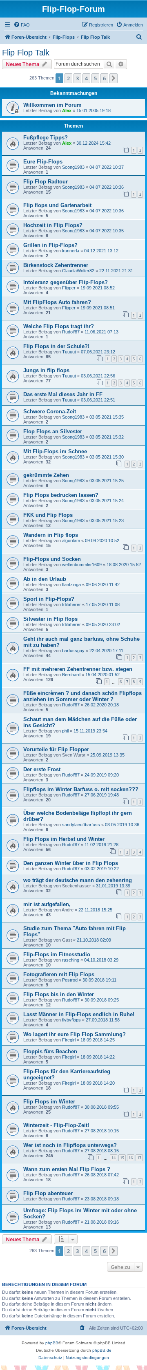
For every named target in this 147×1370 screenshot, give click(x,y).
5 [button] (95, 78)
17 (139, 1157)
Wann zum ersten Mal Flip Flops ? (66, 1169)
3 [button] (77, 78)
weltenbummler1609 (82, 564)
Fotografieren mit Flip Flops (58, 974)
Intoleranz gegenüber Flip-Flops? (65, 282)
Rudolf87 (71, 331)
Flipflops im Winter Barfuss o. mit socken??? (80, 789)
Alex (66, 110)
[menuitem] (21, 25)
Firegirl (69, 1039)
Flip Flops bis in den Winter (58, 994)
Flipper (69, 287)
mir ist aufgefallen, (47, 904)
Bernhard (71, 674)
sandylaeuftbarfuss (81, 824)
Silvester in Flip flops (50, 619)
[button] (113, 78)
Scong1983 (73, 167)
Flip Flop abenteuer (48, 1193)
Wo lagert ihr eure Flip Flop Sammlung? (74, 1034)
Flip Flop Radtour (45, 182)
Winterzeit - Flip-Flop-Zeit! (56, 1125)
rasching (70, 959)
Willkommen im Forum (52, 105)
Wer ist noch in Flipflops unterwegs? (70, 1145)
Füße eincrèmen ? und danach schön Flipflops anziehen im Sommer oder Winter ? (82, 696)
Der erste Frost (41, 769)
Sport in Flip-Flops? (48, 599)
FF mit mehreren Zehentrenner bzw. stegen (77, 669)
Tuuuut (69, 351)
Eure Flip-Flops (42, 162)
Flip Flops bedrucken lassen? (60, 495)
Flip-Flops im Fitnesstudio (56, 954)
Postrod (70, 979)
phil (65, 730)
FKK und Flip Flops (48, 515)
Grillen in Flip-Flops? (50, 245)
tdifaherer (71, 604)
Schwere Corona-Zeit (49, 411)
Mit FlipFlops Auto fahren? (57, 302)
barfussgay (73, 650)
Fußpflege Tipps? (45, 138)
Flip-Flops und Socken (52, 559)
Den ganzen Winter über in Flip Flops (70, 863)
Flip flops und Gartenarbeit (57, 205)
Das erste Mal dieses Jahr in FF (62, 394)
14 (113, 1157)
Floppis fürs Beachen (50, 1051)
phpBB (51, 1343)
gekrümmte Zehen (46, 475)
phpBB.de (101, 1350)
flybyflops (71, 1019)
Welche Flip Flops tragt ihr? (58, 326)
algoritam (71, 540)
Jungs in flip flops (46, 370)
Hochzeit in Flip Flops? (52, 225)
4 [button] (86, 78)
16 (131, 1157)
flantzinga (71, 584)
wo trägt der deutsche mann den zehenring (77, 880)
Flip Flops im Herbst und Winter (64, 839)
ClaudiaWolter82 (78, 270)
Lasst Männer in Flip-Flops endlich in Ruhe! (78, 1014)
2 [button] (68, 78)
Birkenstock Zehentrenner (55, 265)
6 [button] (104, 78)
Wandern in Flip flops (50, 535)
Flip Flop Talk (25, 52)
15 (122, 1157)
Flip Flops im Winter (49, 1102)
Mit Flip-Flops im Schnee (55, 451)
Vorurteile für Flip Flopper (56, 749)
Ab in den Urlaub (44, 579)
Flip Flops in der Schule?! (56, 346)
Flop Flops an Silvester (52, 431)
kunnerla (70, 250)
